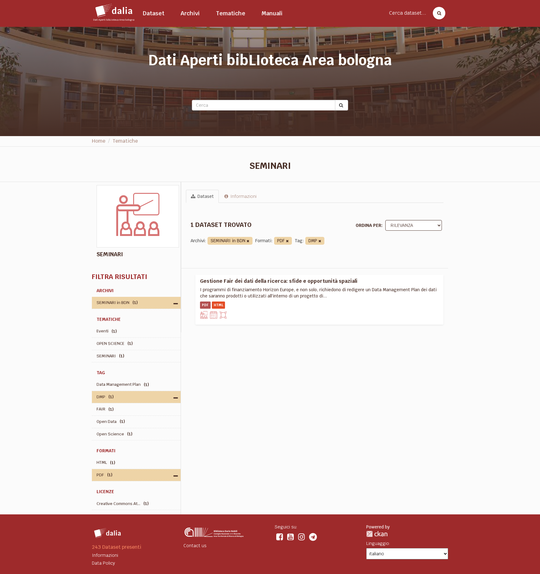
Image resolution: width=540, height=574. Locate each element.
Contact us (195, 545)
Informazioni (243, 196)
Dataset (153, 13)
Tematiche (230, 13)
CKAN (377, 534)
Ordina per (368, 225)
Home (98, 141)
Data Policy (103, 563)
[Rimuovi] (248, 241)
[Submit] (341, 105)
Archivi (190, 13)
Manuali (272, 13)
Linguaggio (377, 543)
